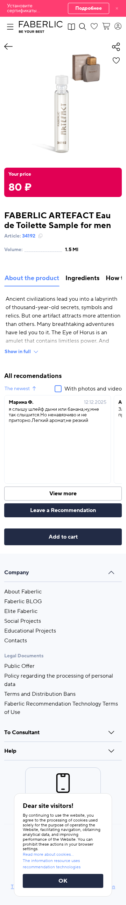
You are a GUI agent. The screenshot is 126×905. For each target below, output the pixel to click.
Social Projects (22, 621)
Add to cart (63, 536)
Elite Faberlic (20, 611)
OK (63, 880)
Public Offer (19, 666)
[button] (63, 8)
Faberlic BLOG (23, 601)
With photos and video (93, 388)
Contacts (15, 640)
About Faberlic (23, 591)
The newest (17, 389)
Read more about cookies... (48, 854)
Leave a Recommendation (63, 510)
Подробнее (88, 8)
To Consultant (22, 732)
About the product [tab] (32, 278)
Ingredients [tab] (82, 278)
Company (16, 572)
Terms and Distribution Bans (40, 694)
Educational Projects (30, 630)
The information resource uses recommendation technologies (51, 864)
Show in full (18, 352)
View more (63, 493)
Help (10, 750)
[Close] (117, 8)
